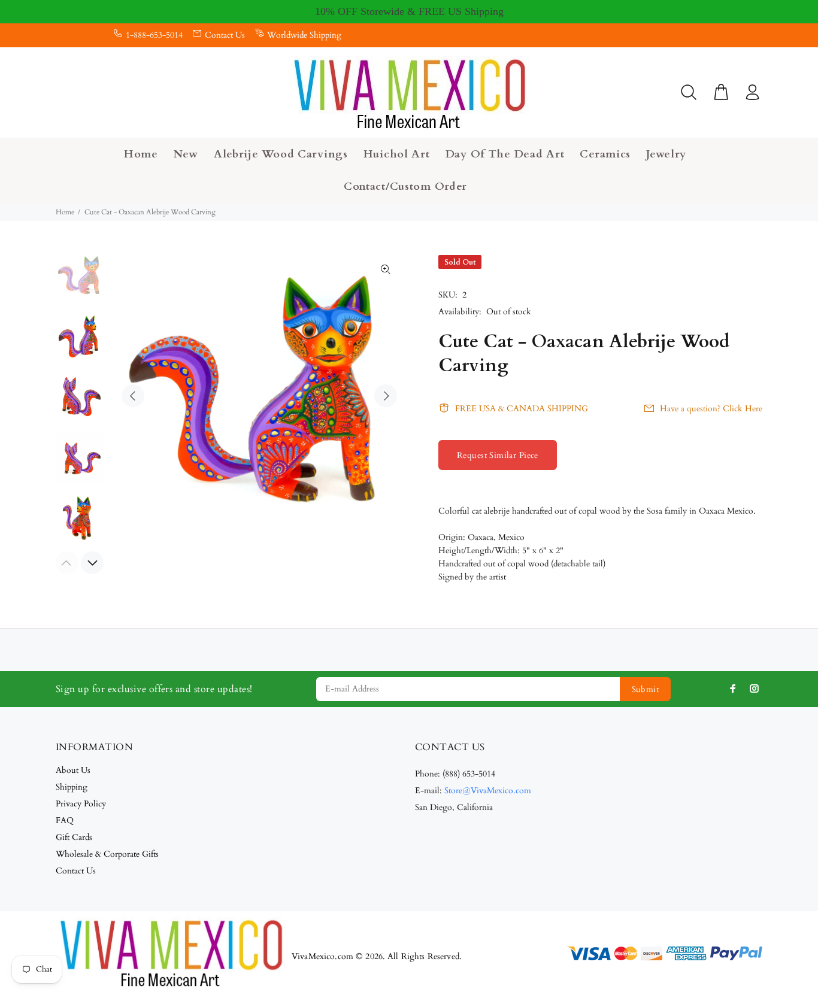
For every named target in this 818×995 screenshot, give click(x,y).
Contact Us (225, 35)
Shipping (71, 787)
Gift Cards (74, 837)
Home (65, 212)
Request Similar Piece (497, 455)
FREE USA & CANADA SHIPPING (521, 408)
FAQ (65, 820)
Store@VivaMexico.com (487, 790)
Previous (133, 395)
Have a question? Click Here (711, 408)
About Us (73, 770)
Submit (645, 689)
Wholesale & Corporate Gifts (107, 854)
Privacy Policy (81, 803)
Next (385, 395)
